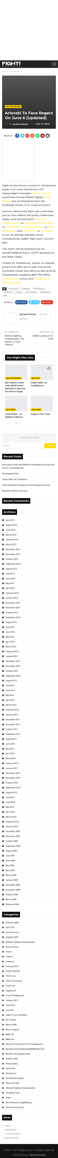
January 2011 (11, 768)
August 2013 (11, 622)
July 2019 (9, 520)
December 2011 (12, 719)
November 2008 (12, 890)
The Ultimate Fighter (15, 1078)
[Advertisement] (29, 30)
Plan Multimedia (37, 1155)
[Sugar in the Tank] (42, 403)
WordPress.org (12, 1138)
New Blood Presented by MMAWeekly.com (25, 1049)
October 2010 (11, 783)
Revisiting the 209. (10, 474)
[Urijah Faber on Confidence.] (42, 372)
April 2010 (10, 812)
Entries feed (10, 1130)
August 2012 (11, 680)
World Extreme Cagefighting (19, 1102)
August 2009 (11, 851)
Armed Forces (12, 932)
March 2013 (10, 647)
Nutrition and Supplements (18, 1054)
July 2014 (9, 574)
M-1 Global (11, 1020)
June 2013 (10, 632)
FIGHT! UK (10, 986)
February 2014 (12, 593)
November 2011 (12, 724)
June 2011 (10, 744)
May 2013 (9, 637)
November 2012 (12, 666)
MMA (5, 296)
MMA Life (36, 378)
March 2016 (10, 535)
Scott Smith (13, 227)
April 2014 (10, 588)
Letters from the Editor (16, 1015)
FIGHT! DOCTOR (13, 971)
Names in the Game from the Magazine (24, 1044)
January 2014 (11, 598)
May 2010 (9, 807)
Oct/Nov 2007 (12, 1059)
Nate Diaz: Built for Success (15, 491)
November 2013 (12, 608)
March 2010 (10, 817)
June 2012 (10, 690)
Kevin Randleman (33, 227)
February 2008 (12, 904)
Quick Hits (10, 1068)
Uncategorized (13, 106)
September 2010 (13, 788)
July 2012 (9, 685)
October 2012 (11, 671)
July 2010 (9, 797)
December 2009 (12, 831)
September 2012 (13, 676)
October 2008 (11, 894)
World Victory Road (15, 1107)
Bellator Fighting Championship (20, 942)
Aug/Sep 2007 (12, 937)
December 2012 (12, 661)
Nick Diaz (47, 223)
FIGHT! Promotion (14, 981)
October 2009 (11, 841)
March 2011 (10, 758)
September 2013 (13, 617)
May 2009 (9, 865)
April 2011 (10, 753)
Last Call (9, 1010)
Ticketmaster (10, 278)
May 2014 (9, 583)
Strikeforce (11, 1073)
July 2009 (9, 856)
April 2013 (10, 642)
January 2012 (11, 715)
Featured (10, 410)
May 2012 (9, 695)
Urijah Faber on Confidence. (15, 479)
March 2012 (10, 705)
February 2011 (12, 763)
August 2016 (11, 525)
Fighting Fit (11, 991)
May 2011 (9, 749)
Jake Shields (32, 223)
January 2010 (11, 826)
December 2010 (12, 773)
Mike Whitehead (45, 292)
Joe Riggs (47, 230)
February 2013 (12, 651)
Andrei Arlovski (41, 193)
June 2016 (10, 530)
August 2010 (11, 792)
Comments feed (12, 1134)
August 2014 (11, 569)
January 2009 (11, 880)
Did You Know (12, 947)
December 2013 (12, 603)
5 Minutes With (12, 923)
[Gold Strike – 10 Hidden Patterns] (16, 403)
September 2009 (13, 846)
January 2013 (11, 656)
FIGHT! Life (11, 976)
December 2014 (12, 549)
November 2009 (12, 836)
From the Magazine (15, 995)
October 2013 (11, 612)
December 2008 (12, 885)
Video (8, 1098)
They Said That (12, 1083)
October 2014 (11, 559)
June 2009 (10, 860)
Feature (9, 956)
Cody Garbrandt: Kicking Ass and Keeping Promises (26, 485)
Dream (9, 952)
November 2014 (12, 554)
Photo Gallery (12, 1064)
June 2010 (10, 802)
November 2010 (12, 778)
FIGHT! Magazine (39, 289)
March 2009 (10, 875)
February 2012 (12, 710)
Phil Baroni (29, 230)
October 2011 (11, 729)
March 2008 (10, 899)
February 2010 (12, 822)
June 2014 (10, 578)
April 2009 (10, 870)
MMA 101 (10, 1034)
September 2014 (13, 564)
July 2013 (9, 627)
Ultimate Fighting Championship (20, 1088)
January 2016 (11, 539)
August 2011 (11, 739)
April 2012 (10, 700)
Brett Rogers (26, 289)
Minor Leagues (12, 1029)
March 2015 (10, 544)
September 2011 (13, 734)
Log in (7, 1125)
